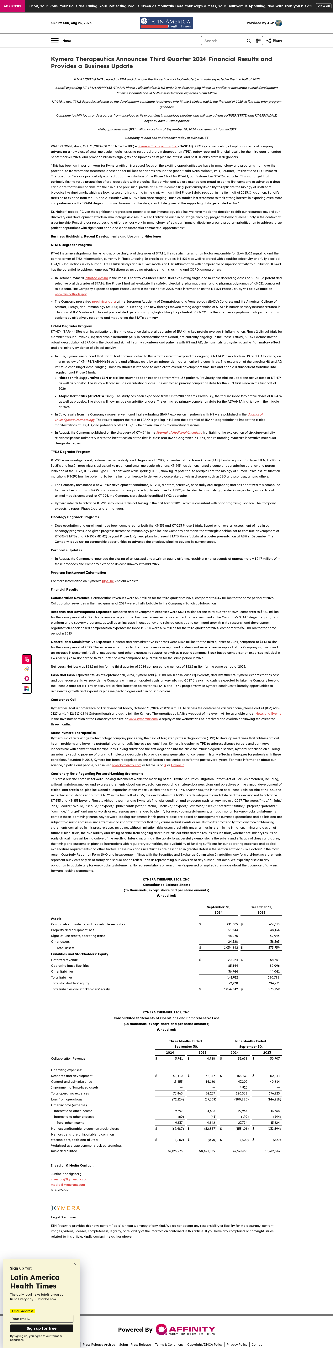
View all (324, 6)
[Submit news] (26, 659)
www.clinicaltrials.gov (71, 294)
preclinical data (103, 301)
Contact (257, 1344)
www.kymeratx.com (143, 719)
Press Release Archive (99, 1344)
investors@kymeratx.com (69, 1179)
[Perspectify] (26, 669)
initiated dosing (96, 278)
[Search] (248, 40)
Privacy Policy (237, 1344)
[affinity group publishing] (26, 679)
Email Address (22, 1311)
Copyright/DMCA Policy (205, 1344)
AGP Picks (12, 6)
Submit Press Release (135, 1344)
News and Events (268, 713)
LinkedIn (177, 765)
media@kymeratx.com (68, 1185)
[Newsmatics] (26, 688)
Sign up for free (41, 1328)
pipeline (108, 581)
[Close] (75, 1264)
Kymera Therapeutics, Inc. (157, 146)
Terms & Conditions (169, 1344)
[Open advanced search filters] (258, 40)
